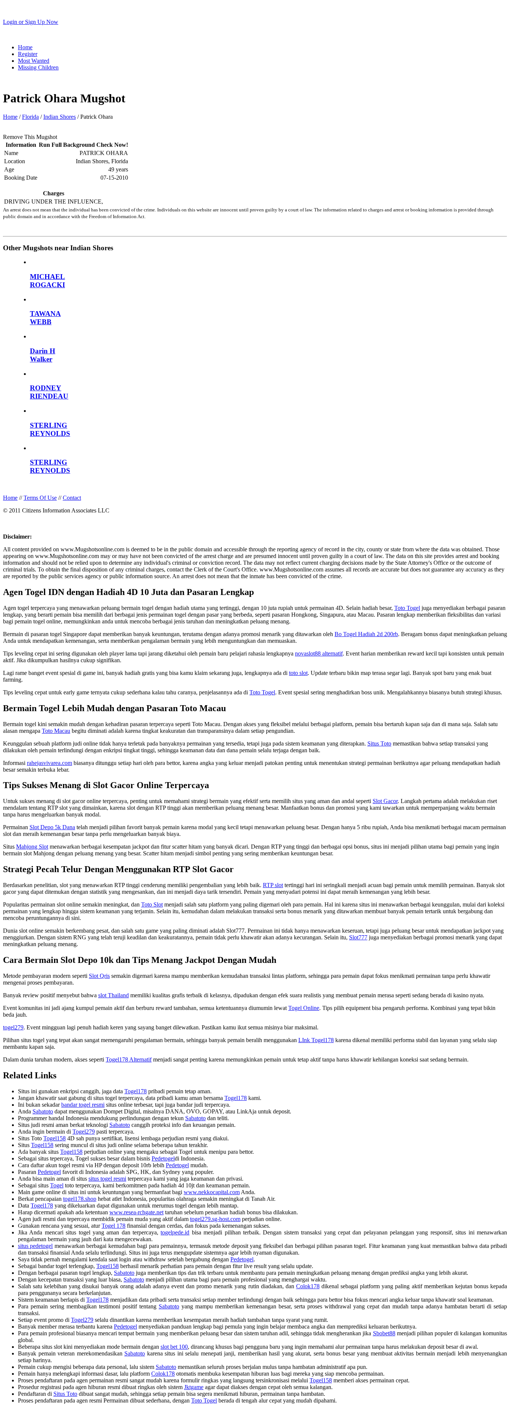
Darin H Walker (42, 355)
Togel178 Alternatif (129, 1059)
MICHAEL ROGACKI (47, 281)
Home (25, 47)
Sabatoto (42, 1111)
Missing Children (38, 67)
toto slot (298, 673)
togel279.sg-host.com (215, 1219)
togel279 (13, 1027)
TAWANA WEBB (45, 318)
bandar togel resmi (83, 1104)
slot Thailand (113, 995)
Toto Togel (407, 608)
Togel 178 (113, 1225)
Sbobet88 (384, 1333)
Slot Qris (99, 976)
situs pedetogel (35, 1246)
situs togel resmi (107, 1178)
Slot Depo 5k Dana (52, 827)
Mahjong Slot (32, 846)
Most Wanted (33, 61)
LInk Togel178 (316, 1040)
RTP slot (273, 885)
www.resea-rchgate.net (136, 1212)
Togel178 (135, 1091)
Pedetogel (163, 1158)
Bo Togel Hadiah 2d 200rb (366, 634)
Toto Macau (56, 731)
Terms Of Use (40, 498)
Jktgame (193, 1387)
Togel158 (54, 1138)
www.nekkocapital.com (212, 1192)
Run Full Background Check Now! (83, 145)
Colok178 (308, 1286)
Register (27, 54)
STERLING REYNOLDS (50, 429)
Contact (72, 498)
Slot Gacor (385, 801)
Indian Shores (59, 117)
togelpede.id (175, 1232)
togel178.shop (79, 1199)
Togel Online (303, 1008)
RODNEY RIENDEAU (49, 392)
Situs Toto (379, 743)
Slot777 (358, 937)
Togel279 (83, 1131)
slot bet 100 (174, 1347)
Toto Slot (152, 904)
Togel (56, 1185)
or (30, 22)
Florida (30, 117)
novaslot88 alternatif (319, 653)
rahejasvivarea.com (49, 763)
